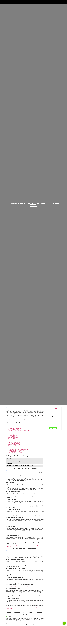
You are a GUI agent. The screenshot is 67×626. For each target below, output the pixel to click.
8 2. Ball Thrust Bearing (12, 435)
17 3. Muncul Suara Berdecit (13, 445)
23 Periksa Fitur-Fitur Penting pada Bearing (16, 452)
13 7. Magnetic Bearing (12, 441)
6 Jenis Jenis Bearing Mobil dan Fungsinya (16, 432)
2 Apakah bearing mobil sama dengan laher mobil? (17, 427)
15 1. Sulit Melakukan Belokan (13, 443)
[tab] (24, 459)
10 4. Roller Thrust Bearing (13, 437)
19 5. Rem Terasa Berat (12, 448)
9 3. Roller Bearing (11, 436)
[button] (46, 417)
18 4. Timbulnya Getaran (12, 446)
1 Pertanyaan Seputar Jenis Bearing (14, 425)
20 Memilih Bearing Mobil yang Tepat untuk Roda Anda (18, 449)
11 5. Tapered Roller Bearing (13, 438)
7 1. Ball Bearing (11, 434)
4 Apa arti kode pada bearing (13, 429)
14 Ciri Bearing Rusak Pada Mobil (14, 442)
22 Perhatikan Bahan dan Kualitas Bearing (15, 451)
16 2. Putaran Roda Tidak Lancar (14, 444)
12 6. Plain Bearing (11, 439)
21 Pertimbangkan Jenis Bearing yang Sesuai (16, 450)
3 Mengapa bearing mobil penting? (14, 428)
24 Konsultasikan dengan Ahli (13, 453)
